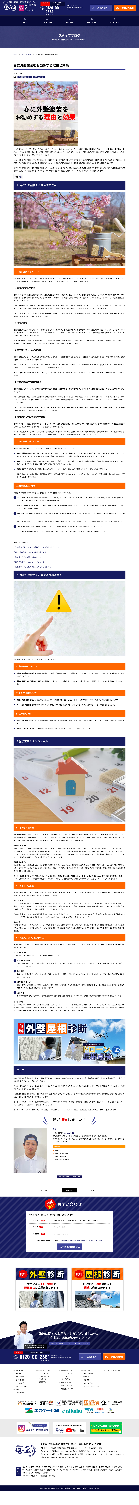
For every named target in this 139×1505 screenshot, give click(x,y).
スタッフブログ (88, 1383)
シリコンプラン (44, 1373)
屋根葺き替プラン (66, 1386)
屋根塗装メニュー (66, 1370)
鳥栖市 (18, 1389)
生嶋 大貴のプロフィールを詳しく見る (69, 1177)
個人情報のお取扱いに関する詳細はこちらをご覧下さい (81, 1240)
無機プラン (42, 1382)
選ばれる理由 (20, 1380)
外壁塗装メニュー (44, 1370)
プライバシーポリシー (113, 1370)
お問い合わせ (20, 1393)
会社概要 (18, 1374)
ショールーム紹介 (21, 1386)
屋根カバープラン (66, 1382)
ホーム (24, 22)
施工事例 (69, 22)
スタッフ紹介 (20, 1383)
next (47, 1190)
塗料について (38, 77)
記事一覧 (69, 1190)
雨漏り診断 (87, 1370)
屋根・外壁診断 (88, 1374)
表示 (20, 177)
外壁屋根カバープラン (68, 1389)
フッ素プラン (43, 1379)
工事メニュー (47, 22)
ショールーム (114, 22)
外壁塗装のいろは (24, 77)
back (92, 1190)
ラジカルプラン (44, 1376)
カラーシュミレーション (91, 1386)
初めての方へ (92, 22)
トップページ (20, 1370)
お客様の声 (87, 1380)
